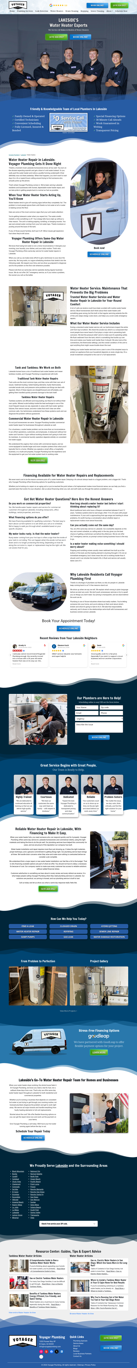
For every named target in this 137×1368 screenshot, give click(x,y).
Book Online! (97, 5)
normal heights (36, 1174)
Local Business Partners (82, 1354)
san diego (34, 1197)
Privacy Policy (90, 1365)
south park (34, 1210)
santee (33, 1202)
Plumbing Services (25, 11)
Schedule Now (121, 11)
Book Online (99, 737)
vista (32, 1218)
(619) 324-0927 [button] (119, 5)
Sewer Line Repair (109, 931)
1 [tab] (97, 1007)
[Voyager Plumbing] (18, 5)
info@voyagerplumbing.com (50, 1347)
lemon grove (17, 1215)
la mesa (15, 1210)
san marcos (34, 1200)
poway (33, 1187)
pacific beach (35, 1182)
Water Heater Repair (27, 931)
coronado (16, 1187)
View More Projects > (68, 1011)
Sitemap (80, 1365)
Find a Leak (28, 926)
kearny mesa (17, 1205)
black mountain (18, 1171)
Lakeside (23, 155)
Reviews (76, 1351)
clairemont (16, 1184)
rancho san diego (37, 1192)
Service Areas (78, 1343)
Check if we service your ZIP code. (54, 1223)
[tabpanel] (99, 986)
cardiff (14, 1176)
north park (34, 1176)
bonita (14, 1174)
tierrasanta (34, 1215)
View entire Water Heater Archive (22, 1312)
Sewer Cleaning (97, 11)
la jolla (15, 1207)
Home (12, 11)
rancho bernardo (36, 1189)
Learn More (99, 1052)
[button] (126, 655)
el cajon (15, 1192)
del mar (15, 1189)
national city (35, 1171)
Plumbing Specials (80, 1341)
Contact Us (77, 1356)
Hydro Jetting (109, 926)
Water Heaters (56, 11)
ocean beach (35, 1179)
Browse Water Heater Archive (82, 1313)
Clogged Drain (68, 926)
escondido (16, 1197)
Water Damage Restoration (109, 937)
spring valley (35, 1213)
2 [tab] (101, 1007)
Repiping (84, 11)
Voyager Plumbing (14, 155)
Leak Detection (41, 11)
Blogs (75, 1349)
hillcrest (15, 1200)
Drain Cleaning (72, 11)
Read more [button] (17, 664)
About (109, 11)
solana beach (35, 1207)
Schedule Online (99, 254)
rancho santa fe (36, 1195)
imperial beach (17, 1202)
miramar (15, 1218)
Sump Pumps (28, 937)
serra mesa (34, 1205)
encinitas (15, 1195)
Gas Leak (68, 937)
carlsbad (15, 1179)
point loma (34, 1184)
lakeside (62, 1165)
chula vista (16, 1182)
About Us (76, 1346)
